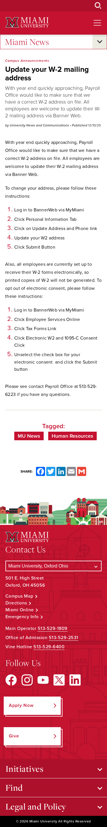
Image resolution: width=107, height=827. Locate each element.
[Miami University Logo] (27, 22)
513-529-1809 (53, 628)
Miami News (27, 42)
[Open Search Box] (98, 5)
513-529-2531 (63, 637)
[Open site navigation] (97, 23)
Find (14, 787)
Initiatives (24, 768)
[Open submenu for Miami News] (99, 42)
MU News (29, 436)
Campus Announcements (27, 61)
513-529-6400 (48, 647)
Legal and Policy (35, 806)
